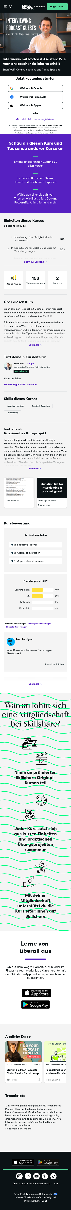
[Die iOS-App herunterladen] (23, 1162)
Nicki (19, 684)
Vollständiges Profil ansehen (20, 384)
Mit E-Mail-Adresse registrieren (35, 119)
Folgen (30, 363)
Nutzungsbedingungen (52, 125)
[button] (5, 7)
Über (15, 1183)
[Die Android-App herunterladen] (48, 1162)
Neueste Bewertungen (16, 627)
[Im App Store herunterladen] (35, 993)
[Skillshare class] (23, 1051)
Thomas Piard (12, 500)
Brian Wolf (24, 363)
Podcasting (12, 412)
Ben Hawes (12, 1080)
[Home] (28, 7)
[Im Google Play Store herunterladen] (35, 1004)
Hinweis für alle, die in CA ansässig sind (36, 1197)
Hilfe (31, 1183)
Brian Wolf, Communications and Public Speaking (31, 69)
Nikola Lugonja (53, 1080)
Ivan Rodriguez (25, 639)
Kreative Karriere (15, 406)
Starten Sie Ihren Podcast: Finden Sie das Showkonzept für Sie (23, 1073)
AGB (56, 1183)
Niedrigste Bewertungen (39, 623)
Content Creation (41, 406)
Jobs (23, 1183)
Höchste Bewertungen (15, 623)
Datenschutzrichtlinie (28, 128)
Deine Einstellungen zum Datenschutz (33, 1194)
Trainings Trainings (47, 500)
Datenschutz (43, 1183)
